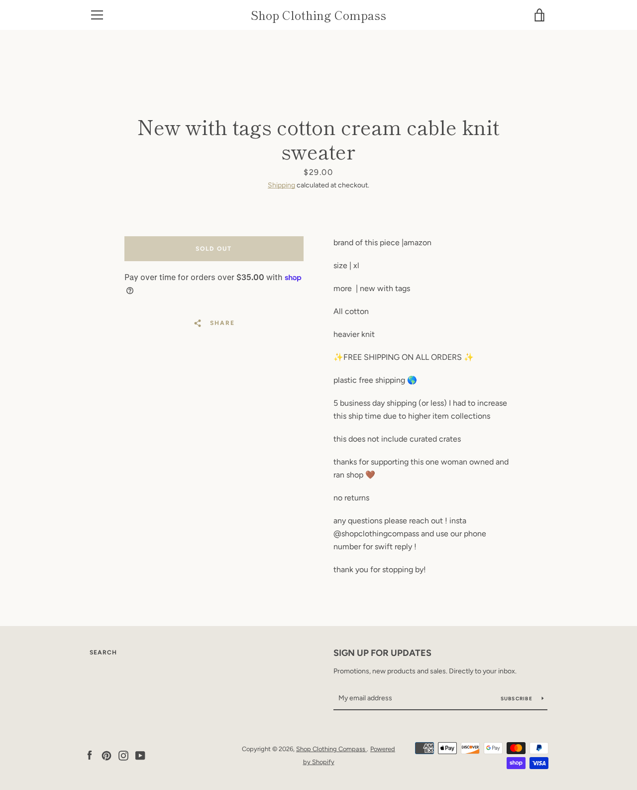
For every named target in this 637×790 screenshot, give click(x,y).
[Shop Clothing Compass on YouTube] (140, 755)
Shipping (281, 185)
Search (103, 652)
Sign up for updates (382, 652)
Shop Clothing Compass (318, 15)
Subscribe (517, 698)
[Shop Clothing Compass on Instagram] (123, 755)
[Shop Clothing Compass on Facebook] (90, 755)
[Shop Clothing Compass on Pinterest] (106, 755)
